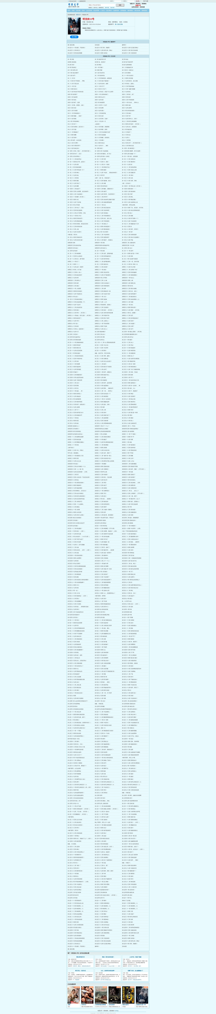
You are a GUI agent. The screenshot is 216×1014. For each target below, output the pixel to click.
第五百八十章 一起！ (73, 590)
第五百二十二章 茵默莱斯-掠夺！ (130, 536)
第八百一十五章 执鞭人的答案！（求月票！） (107, 809)
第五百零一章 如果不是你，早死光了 (104, 517)
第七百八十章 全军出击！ (101, 776)
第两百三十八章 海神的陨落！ (130, 275)
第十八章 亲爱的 (126, 72)
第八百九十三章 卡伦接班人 (75, 884)
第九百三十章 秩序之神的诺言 (130, 916)
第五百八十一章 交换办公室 (102, 590)
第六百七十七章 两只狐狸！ (102, 679)
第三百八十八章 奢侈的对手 (75, 415)
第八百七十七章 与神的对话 (129, 868)
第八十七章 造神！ (72, 137)
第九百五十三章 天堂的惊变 (129, 53)
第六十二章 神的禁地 (100, 113)
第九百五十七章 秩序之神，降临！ (104, 50)
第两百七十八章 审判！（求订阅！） (77, 312)
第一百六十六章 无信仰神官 (102, 210)
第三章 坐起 (125, 59)
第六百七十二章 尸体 (127, 674)
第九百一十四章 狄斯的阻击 (102, 903)
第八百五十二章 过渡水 (74, 846)
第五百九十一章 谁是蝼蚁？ (75, 601)
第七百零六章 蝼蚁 (100, 706)
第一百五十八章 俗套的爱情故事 (103, 202)
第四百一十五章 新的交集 (74, 439)
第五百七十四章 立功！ (74, 585)
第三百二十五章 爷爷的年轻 (75, 358)
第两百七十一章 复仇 (127, 304)
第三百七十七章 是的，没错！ (103, 404)
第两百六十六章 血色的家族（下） (77, 302)
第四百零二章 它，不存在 (128, 426)
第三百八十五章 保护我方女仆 (75, 412)
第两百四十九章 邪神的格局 (102, 285)
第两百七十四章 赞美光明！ (129, 307)
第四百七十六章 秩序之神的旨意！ (77, 496)
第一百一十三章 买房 (100, 159)
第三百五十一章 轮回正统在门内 (130, 380)
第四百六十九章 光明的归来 (129, 488)
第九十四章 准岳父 (100, 143)
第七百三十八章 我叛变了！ (102, 736)
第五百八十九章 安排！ (101, 598)
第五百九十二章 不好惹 (101, 601)
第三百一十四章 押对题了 (74, 345)
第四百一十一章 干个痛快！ (129, 434)
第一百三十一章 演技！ (128, 175)
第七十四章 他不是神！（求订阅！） (131, 124)
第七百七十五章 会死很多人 (129, 771)
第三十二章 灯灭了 (100, 86)
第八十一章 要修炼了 (73, 132)
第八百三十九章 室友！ (101, 833)
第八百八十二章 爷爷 (100, 873)
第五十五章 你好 (72, 108)
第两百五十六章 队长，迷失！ (130, 291)
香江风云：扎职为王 (80, 970)
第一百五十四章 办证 (73, 199)
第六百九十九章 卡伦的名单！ (130, 698)
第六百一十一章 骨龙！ (74, 620)
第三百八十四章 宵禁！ (128, 409)
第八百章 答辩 (98, 795)
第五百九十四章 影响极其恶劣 (103, 604)
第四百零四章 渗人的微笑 (101, 428)
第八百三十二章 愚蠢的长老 (129, 825)
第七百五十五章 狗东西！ (101, 752)
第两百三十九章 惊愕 (73, 277)
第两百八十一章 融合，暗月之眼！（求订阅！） (80, 315)
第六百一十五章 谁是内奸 (101, 622)
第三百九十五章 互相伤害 (101, 420)
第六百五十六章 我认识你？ (102, 660)
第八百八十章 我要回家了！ (129, 871)
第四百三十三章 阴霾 (127, 455)
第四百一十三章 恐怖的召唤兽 (103, 436)
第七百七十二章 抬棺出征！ (129, 768)
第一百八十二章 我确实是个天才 (130, 223)
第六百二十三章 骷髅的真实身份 (76, 631)
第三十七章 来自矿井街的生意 (75, 91)
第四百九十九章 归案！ (128, 515)
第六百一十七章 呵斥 (73, 625)
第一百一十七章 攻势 (73, 164)
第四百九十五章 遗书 (100, 512)
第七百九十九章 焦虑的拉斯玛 (75, 795)
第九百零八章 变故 (72, 897)
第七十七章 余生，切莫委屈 (129, 126)
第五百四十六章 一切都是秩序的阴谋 (131, 558)
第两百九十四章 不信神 (101, 326)
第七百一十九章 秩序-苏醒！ (129, 717)
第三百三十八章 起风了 (101, 369)
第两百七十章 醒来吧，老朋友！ (103, 304)
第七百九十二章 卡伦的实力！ (103, 787)
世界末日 (84, 1004)
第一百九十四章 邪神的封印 (75, 237)
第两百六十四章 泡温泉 (101, 299)
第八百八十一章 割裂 (73, 873)
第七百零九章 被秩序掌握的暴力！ (104, 709)
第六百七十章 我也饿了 (74, 674)
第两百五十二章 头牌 (100, 288)
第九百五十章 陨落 (100, 935)
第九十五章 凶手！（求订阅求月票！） (132, 143)
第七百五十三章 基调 (127, 749)
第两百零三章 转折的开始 (74, 245)
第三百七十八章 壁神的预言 (129, 404)
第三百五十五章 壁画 (73, 385)
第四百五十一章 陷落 (127, 471)
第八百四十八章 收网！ (101, 841)
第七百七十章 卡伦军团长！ (129, 765)
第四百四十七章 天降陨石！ (102, 469)
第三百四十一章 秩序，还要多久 (103, 372)
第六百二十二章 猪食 (127, 628)
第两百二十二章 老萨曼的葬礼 (103, 261)
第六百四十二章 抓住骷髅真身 (130, 647)
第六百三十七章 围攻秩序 (74, 644)
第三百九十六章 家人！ (128, 420)
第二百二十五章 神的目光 (101, 264)
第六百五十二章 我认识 (74, 658)
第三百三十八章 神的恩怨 (101, 396)
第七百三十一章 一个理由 (74, 730)
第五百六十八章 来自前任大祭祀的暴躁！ (78, 579)
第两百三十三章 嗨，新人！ (75, 272)
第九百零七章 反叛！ (127, 895)
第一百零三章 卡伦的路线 (101, 151)
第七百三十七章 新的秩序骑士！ (76, 736)
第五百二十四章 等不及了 (101, 539)
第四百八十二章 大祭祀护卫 (75, 501)
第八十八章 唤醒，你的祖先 (102, 137)
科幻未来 (137, 10)
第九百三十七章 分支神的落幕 (75, 924)
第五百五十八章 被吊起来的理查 (130, 569)
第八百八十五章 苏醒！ (101, 876)
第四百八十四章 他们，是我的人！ (131, 501)
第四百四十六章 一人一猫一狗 (75, 469)
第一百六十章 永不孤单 (74, 205)
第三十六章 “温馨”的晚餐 (128, 89)
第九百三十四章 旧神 (73, 922)
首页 (69, 10)
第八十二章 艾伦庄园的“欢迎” (102, 132)
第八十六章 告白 (126, 134)
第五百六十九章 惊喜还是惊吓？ (103, 579)
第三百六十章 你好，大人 (128, 388)
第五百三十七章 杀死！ (128, 550)
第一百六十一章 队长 (100, 205)
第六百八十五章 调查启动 (74, 687)
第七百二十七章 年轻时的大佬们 (103, 725)
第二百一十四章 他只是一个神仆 (130, 253)
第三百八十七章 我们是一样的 (130, 412)
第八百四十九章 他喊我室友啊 (130, 841)
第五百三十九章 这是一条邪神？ (103, 552)
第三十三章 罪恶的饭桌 (128, 86)
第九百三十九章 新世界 (128, 924)
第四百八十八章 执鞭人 (74, 507)
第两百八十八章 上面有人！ (102, 321)
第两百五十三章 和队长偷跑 (129, 288)
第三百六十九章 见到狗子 (128, 396)
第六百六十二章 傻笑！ (101, 666)
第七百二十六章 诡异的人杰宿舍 (76, 725)
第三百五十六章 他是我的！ (102, 385)
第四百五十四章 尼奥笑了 (128, 474)
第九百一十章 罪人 (127, 897)
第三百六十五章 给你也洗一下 (103, 393)
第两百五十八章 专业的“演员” (102, 294)
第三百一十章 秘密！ (127, 339)
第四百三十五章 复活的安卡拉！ (103, 458)
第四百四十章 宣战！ (73, 463)
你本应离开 (112, 1004)
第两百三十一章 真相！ (101, 269)
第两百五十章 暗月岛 (127, 285)
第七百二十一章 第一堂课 (101, 720)
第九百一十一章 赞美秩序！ (75, 900)
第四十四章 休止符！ (100, 97)
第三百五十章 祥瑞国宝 (101, 380)
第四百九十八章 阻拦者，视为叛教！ (104, 515)
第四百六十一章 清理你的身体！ (76, 482)
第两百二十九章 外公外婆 (128, 267)
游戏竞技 (144, 10)
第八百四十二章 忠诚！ (101, 835)
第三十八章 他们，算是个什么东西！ (104, 91)
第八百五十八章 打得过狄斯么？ (76, 852)
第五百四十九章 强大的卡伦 (129, 560)
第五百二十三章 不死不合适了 (75, 539)
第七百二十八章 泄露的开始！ (130, 725)
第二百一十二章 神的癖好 (74, 253)
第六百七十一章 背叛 (100, 674)
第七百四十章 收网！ (100, 738)
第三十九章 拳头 (126, 91)
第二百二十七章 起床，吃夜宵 (75, 267)
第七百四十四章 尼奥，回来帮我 (130, 741)
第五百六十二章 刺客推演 (74, 574)
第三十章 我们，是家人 (128, 83)
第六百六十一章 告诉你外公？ (75, 666)
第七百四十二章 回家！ (74, 741)
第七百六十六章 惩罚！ (101, 763)
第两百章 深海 (71, 242)
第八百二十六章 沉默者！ (101, 819)
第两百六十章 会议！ (73, 296)
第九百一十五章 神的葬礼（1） (130, 903)
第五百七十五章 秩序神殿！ (102, 585)
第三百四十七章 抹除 (100, 377)
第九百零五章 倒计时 (73, 895)
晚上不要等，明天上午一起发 (102, 822)
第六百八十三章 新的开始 (101, 684)
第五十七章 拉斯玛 (127, 108)
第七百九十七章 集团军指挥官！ (76, 792)
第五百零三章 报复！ (73, 520)
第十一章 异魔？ (99, 67)
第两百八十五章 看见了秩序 (102, 318)
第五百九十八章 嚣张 (127, 606)
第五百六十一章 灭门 (127, 571)
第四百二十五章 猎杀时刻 (128, 447)
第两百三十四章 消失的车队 (102, 272)
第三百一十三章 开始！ (128, 345)
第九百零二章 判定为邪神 (74, 892)
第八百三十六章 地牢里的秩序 (103, 830)
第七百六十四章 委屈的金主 (129, 760)
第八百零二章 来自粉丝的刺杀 (75, 798)
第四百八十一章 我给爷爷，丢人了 (131, 498)
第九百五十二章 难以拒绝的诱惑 (76, 938)
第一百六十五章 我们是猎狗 (75, 210)
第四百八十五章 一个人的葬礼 (75, 504)
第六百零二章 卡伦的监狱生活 (75, 612)
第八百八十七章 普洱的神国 (75, 879)
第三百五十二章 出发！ (74, 383)
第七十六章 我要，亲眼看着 (102, 126)
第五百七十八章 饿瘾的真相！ (103, 587)
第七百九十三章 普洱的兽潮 (129, 787)
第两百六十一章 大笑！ (101, 296)
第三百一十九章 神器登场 (128, 350)
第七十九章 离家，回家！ (101, 129)
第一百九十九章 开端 (127, 240)
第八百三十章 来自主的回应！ (75, 825)
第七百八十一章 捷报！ (128, 776)
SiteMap (116, 1010)
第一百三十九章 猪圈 (73, 186)
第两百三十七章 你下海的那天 (103, 275)
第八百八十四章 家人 (73, 876)
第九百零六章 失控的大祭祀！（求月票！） (106, 895)
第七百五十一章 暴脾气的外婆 (75, 749)
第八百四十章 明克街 (127, 833)
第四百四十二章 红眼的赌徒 (129, 463)
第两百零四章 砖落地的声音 (102, 245)
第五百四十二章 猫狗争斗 (101, 555)
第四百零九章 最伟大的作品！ (75, 434)
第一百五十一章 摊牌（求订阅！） (77, 196)
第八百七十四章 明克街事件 (129, 865)
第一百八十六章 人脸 (73, 229)
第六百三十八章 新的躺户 (101, 644)
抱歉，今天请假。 (72, 844)
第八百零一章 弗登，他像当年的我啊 (131, 795)
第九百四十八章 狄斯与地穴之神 (130, 933)
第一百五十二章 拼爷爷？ (101, 196)
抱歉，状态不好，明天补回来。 (103, 353)
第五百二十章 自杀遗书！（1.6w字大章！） (79, 536)
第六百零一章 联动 (127, 609)
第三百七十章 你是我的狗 (74, 399)
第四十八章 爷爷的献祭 (128, 99)
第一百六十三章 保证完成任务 (103, 207)
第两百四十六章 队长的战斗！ (103, 283)
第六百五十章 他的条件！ (101, 655)
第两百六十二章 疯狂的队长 (129, 296)
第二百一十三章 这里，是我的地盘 (104, 253)
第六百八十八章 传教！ (74, 690)
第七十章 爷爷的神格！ (74, 121)
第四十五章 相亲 (126, 97)
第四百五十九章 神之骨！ (101, 480)
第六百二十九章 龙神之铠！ (75, 636)
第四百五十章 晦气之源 (101, 471)
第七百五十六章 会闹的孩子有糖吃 (131, 752)
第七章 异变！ (71, 64)
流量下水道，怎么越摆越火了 (135, 970)
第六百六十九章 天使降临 (128, 671)
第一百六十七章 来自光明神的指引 (131, 210)
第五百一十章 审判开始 (101, 525)
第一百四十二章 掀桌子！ (74, 188)
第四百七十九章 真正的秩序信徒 (76, 498)
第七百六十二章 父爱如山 (74, 760)
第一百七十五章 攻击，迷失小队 (103, 218)
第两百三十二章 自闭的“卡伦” (130, 269)
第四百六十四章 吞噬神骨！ (75, 485)
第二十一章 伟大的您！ (128, 75)
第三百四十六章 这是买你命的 (75, 377)
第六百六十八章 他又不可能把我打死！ (105, 671)
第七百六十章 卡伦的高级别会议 (76, 757)
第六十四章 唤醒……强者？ (75, 116)
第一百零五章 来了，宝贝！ (75, 153)
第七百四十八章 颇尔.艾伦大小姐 (76, 747)
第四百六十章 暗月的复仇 (128, 480)
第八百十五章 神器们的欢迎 (102, 838)
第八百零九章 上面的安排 (101, 803)
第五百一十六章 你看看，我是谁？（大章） (106, 531)
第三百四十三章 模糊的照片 (75, 374)
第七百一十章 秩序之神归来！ (130, 709)
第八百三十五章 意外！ (128, 827)
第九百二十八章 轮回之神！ (75, 916)
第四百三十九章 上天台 (128, 461)
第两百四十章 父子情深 (101, 277)
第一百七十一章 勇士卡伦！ (75, 215)
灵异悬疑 (123, 10)
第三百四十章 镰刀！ (73, 372)
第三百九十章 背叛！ (127, 415)
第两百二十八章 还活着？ (101, 267)
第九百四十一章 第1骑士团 (102, 927)
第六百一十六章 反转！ (128, 622)
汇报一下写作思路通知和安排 (129, 531)
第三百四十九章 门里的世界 (75, 380)
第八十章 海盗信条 (127, 129)
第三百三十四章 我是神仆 (74, 366)
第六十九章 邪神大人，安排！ (130, 118)
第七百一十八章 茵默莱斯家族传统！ (104, 717)
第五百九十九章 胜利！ (74, 609)
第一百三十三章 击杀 (127, 178)
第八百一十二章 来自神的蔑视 (103, 806)
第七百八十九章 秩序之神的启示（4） (105, 784)
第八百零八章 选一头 (73, 803)
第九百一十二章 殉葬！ (101, 900)
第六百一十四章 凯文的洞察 (75, 622)
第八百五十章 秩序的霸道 (101, 844)
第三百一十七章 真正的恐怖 (75, 350)
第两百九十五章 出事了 (128, 326)
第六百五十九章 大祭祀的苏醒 (103, 663)
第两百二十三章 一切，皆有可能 (130, 261)
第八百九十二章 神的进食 (128, 881)
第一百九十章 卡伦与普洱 (101, 232)
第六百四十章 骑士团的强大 (75, 647)
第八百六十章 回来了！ (128, 852)
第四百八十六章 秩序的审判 (102, 504)
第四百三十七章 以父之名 (74, 461)
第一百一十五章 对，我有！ (102, 161)
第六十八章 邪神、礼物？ (101, 118)
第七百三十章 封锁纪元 (128, 728)
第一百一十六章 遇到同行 (128, 161)
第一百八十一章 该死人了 (101, 223)
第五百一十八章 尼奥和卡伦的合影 (104, 534)
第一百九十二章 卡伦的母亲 (102, 234)
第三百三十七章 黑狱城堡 (74, 369)
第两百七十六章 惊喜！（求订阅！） (104, 310)
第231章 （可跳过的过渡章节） (135, 979)
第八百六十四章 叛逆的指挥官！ (76, 857)
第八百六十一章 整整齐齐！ (75, 854)
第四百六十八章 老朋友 (101, 488)
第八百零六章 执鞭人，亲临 (102, 800)
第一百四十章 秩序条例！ (101, 186)
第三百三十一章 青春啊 (74, 364)
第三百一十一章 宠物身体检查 (75, 342)
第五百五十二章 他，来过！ (129, 563)
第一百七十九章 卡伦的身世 (129, 221)
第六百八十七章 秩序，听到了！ (130, 687)
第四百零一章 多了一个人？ (102, 426)
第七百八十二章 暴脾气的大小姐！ (77, 779)
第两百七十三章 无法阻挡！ (102, 307)
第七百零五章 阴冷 (72, 706)
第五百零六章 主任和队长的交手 (76, 523)
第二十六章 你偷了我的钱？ (102, 81)
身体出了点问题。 (126, 900)
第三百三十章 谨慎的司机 (128, 361)
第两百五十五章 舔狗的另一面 (103, 291)
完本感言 (97, 45)
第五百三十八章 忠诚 (73, 552)
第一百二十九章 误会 (73, 175)
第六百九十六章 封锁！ (128, 695)
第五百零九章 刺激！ (73, 525)
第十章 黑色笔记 (72, 67)
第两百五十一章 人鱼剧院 (74, 288)
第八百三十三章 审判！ (74, 827)
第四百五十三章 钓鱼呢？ (101, 474)
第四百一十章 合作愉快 (101, 434)
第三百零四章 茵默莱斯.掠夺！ (130, 334)
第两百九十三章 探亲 (73, 326)
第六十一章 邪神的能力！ (74, 113)
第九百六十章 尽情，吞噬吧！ (103, 47)
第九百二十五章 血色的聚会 (75, 914)
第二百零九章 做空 (72, 250)
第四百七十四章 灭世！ (101, 493)
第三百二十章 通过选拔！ (74, 353)
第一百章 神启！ (99, 148)
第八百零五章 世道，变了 (74, 800)
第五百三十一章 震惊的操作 (129, 544)
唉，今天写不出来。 (127, 601)
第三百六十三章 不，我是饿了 (130, 391)
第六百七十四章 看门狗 (101, 676)
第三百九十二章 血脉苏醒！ (102, 418)
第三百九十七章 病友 (73, 423)
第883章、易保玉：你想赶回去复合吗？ (82, 966)
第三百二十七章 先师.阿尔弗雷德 (130, 358)
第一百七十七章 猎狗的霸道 (75, 221)
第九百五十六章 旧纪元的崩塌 (130, 50)
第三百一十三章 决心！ (128, 342)
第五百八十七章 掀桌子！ (128, 596)
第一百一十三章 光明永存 (128, 159)
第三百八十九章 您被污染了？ (103, 415)
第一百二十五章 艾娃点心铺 (129, 170)
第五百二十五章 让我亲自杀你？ (130, 539)
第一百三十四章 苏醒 (73, 180)
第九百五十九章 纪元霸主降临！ (130, 47)
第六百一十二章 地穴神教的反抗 (103, 620)
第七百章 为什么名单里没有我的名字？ (78, 701)
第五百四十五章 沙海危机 (101, 558)
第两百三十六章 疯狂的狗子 (75, 275)
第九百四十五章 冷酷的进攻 (129, 930)
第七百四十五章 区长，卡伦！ (75, 744)
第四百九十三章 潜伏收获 (128, 509)
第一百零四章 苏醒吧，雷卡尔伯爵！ (131, 151)
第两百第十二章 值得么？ (74, 280)
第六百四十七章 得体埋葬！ (102, 652)
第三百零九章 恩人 (100, 339)
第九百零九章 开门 (100, 897)
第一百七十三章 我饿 (127, 215)
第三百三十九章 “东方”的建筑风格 (131, 369)
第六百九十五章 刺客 (100, 695)
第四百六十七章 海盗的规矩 (75, 488)
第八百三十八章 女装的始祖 (75, 833)
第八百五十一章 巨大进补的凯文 (130, 844)
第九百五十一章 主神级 (128, 935)
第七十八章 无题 (72, 129)
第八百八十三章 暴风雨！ (128, 873)
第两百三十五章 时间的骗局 (129, 272)
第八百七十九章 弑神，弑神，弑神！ (104, 871)
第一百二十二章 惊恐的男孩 (129, 167)
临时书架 (107, 7)
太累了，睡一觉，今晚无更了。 (103, 178)
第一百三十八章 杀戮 (100, 183)
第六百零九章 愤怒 (100, 617)
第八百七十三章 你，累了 (101, 865)
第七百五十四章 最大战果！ (75, 752)
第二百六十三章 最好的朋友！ (75, 299)
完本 (83, 10)
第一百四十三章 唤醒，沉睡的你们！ (104, 188)
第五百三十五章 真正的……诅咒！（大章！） (80, 550)
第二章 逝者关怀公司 (100, 59)
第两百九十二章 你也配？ (128, 323)
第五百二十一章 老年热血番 (102, 536)
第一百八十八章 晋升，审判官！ (130, 229)
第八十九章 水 (125, 137)
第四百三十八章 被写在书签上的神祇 (104, 461)
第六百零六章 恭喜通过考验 (102, 614)
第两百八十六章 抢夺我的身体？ (130, 318)
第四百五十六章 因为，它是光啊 (103, 477)
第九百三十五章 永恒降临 (101, 922)
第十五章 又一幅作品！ (128, 70)
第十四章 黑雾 (98, 70)
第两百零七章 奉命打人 (101, 248)
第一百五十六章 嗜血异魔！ (129, 199)
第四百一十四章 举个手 (128, 436)
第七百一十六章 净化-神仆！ (129, 714)
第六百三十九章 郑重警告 (128, 644)
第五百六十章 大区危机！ (101, 571)
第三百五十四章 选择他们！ (129, 383)
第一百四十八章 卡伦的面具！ (75, 194)
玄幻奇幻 (109, 10)
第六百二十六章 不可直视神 (75, 633)
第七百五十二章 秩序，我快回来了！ (104, 749)
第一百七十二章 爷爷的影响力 (103, 215)
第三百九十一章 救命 (73, 418)
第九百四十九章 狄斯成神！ (75, 935)
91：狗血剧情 (76, 979)
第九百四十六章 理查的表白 (75, 933)
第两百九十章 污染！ (73, 323)
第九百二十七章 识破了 (128, 914)
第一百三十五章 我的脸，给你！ (103, 180)
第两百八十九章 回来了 (128, 321)
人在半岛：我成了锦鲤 (135, 957)
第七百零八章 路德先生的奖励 (75, 709)
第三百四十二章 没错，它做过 (130, 372)
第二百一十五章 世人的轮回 (75, 256)
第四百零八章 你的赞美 (128, 431)
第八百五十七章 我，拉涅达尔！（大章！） (133, 849)
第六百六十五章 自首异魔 (101, 668)
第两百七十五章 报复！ (74, 310)
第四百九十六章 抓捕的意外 (129, 512)
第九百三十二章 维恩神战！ (102, 919)
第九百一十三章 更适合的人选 (75, 903)
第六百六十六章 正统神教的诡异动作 (131, 668)
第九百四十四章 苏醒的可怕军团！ (104, 930)
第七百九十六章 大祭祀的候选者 (130, 790)
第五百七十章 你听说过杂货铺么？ (131, 579)
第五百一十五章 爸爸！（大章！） (77, 531)
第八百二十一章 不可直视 (101, 814)
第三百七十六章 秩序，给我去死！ (77, 404)
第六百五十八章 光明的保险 (75, 663)
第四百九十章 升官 (127, 507)
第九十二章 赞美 (126, 140)
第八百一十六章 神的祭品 (128, 809)
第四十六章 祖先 (72, 99)
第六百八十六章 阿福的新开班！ (103, 687)
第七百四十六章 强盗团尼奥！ (103, 744)
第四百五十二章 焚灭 (73, 474)
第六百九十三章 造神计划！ (129, 693)
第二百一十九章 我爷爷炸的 (102, 259)
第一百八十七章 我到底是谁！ (103, 229)
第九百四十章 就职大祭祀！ (75, 927)
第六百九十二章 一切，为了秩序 (103, 693)
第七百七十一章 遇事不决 (101, 768)
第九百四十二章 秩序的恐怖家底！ (131, 927)
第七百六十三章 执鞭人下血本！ (103, 760)
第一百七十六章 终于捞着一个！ (130, 218)
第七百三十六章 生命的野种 (129, 733)
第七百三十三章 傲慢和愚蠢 (129, 730)
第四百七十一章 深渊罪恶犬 (102, 490)
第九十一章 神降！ (100, 140)
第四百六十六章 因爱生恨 (128, 485)
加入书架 (74, 36)
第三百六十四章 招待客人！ (75, 393)
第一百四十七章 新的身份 (128, 191)
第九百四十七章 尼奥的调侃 (102, 933)
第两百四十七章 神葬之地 (128, 283)
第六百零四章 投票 (127, 612)
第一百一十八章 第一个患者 (102, 164)
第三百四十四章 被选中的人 (102, 374)
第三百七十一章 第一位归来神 (103, 399)
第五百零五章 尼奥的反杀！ (129, 520)
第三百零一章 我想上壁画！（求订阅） (132, 331)
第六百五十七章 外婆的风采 (129, 660)
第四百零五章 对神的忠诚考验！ (130, 428)
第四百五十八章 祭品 (73, 480)
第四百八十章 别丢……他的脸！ (103, 498)
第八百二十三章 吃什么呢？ (102, 817)
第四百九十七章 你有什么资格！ (76, 515)
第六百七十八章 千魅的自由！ (130, 679)
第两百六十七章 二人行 (101, 302)
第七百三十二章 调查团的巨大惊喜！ (104, 730)
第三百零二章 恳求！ (73, 334)
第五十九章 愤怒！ (100, 110)
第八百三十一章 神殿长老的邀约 (103, 825)
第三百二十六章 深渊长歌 (101, 358)
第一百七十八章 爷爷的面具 (102, 221)
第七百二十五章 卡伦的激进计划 (130, 722)
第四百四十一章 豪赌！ (101, 463)
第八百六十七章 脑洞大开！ (75, 860)
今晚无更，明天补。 (73, 234)
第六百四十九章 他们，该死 (75, 655)
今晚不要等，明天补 (73, 830)
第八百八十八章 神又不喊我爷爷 (103, 879)
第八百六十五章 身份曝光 (101, 857)
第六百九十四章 (72, 695)
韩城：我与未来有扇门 (108, 957)
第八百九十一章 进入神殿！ (102, 881)
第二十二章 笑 (71, 78)
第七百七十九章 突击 (73, 776)
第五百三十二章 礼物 (73, 547)
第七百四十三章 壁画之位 (101, 741)
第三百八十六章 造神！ (101, 412)
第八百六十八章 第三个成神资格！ (104, 860)
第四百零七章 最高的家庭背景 (103, 431)
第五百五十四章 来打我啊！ (102, 566)
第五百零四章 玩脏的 (100, 520)
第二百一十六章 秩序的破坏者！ (103, 256)
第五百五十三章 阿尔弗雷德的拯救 (77, 566)
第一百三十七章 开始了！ (74, 183)
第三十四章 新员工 (72, 89)
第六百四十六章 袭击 (73, 652)
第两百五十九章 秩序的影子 (129, 294)
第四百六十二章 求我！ (101, 482)
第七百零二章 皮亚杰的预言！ (130, 701)
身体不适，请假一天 (100, 728)
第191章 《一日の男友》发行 (134, 966)
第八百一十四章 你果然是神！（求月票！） (79, 809)
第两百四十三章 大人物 (101, 280)
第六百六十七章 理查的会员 (75, 671)
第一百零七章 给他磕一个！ (129, 153)
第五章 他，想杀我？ (100, 62)
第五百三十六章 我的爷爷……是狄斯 (104, 550)
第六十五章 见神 (99, 116)
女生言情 (89, 10)
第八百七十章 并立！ (73, 862)
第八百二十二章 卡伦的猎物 (129, 814)
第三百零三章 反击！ (100, 334)
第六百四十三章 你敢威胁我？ (75, 649)
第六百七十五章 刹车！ (128, 676)
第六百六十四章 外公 (73, 668)
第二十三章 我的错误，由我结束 (103, 78)
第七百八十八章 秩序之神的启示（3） (77, 784)
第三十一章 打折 (72, 86)
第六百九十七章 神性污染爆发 (75, 698)
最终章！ (124, 45)
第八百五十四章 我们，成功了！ (130, 846)
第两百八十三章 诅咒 (127, 315)
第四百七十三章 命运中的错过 (75, 493)
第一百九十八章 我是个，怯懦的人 (104, 240)
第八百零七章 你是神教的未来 (130, 800)
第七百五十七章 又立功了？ (75, 755)
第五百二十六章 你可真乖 (74, 542)
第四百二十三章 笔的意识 (128, 445)
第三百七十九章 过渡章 (74, 407)
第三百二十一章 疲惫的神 (128, 353)
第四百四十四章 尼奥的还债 (102, 466)
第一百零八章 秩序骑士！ (74, 156)
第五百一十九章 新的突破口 (129, 534)
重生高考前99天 (80, 957)
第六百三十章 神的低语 (101, 636)
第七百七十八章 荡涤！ (128, 773)
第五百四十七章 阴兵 (73, 560)
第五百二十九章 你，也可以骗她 (76, 544)
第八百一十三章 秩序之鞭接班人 (130, 806)
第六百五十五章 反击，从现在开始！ (77, 660)
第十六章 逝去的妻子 (73, 72)
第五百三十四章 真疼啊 (128, 547)
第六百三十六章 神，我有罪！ (130, 641)
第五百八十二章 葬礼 (127, 590)
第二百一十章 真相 (100, 250)
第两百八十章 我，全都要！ (129, 312)
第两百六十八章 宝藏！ (128, 302)
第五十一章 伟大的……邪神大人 (130, 102)
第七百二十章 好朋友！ (74, 720)
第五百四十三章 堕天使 (128, 555)
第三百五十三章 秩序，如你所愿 (103, 383)
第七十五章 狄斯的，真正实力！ (76, 126)
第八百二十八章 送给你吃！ (75, 822)
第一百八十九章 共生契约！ (75, 232)
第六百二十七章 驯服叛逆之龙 (103, 633)
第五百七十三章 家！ (127, 582)
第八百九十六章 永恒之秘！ (75, 887)
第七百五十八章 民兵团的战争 (103, 755)
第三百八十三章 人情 (100, 409)
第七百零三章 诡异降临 (74, 703)
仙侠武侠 (116, 10)
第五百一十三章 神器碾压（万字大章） (105, 528)
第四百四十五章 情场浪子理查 (130, 466)
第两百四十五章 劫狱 (73, 283)
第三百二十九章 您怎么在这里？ (103, 361)
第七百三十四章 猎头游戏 (74, 733)
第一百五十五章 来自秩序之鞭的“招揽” (105, 199)
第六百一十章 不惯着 (127, 617)
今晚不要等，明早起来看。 (129, 205)
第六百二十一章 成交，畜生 (102, 628)
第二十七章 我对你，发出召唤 (130, 81)
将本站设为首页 (72, 1)
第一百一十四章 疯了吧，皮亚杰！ (77, 161)
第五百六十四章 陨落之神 (128, 574)
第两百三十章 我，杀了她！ (75, 269)
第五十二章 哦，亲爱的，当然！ (76, 105)
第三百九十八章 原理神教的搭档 (103, 423)
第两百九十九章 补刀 (73, 331)
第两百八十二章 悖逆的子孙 (102, 315)
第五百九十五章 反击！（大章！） (131, 604)
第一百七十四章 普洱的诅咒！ (75, 218)
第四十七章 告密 (99, 99)
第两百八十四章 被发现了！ (75, 318)
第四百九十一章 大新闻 (74, 509)
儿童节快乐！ (71, 447)
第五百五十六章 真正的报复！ (75, 569)
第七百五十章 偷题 (127, 747)
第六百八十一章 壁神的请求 (129, 682)
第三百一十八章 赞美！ (101, 350)
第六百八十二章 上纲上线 (74, 684)
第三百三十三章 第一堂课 (128, 364)
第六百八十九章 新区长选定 (102, 690)
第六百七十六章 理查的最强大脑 (76, 679)
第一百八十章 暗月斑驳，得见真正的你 (78, 223)
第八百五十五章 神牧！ (74, 849)
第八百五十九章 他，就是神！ (103, 852)
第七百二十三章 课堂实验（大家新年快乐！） (80, 722)
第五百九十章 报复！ (127, 598)
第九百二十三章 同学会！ (101, 911)
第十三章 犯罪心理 (72, 70)
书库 (73, 10)
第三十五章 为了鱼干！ (101, 89)
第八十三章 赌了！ (127, 132)
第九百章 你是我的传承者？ (102, 889)
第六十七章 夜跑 (72, 118)
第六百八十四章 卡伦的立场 (129, 684)
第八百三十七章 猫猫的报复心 (130, 830)
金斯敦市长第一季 (141, 1004)
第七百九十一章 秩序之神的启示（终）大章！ (80, 787)
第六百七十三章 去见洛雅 (74, 676)
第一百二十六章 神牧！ (74, 172)
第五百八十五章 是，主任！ (129, 593)
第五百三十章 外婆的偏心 (101, 544)
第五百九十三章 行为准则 (74, 604)
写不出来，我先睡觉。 (73, 453)
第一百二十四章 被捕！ (101, 170)
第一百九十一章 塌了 (127, 232)
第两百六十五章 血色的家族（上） (131, 299)
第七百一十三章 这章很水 (128, 711)
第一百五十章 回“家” (127, 194)
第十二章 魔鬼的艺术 (127, 67)
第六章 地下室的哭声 (127, 62)
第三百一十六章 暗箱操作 (128, 347)
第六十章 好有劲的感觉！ (128, 110)
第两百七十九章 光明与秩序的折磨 (104, 312)
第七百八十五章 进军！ (74, 782)
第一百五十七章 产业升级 (74, 202)
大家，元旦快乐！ (126, 183)
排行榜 (78, 10)
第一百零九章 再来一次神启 (102, 156)
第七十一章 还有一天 (100, 121)
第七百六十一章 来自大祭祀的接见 (104, 757)
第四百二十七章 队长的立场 (102, 450)
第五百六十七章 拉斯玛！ (128, 577)
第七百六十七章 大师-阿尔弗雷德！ (131, 763)
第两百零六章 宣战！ (73, 248)
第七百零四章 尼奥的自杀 (128, 703)
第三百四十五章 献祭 (127, 374)
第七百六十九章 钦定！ (101, 765)
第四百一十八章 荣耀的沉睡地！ (76, 442)
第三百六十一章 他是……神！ (75, 391)
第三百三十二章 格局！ (101, 364)
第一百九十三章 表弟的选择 (129, 234)
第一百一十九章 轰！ (127, 164)
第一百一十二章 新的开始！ (75, 159)
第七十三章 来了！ (72, 124)
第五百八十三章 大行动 (74, 593)
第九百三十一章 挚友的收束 (75, 919)
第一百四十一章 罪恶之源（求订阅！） (132, 186)
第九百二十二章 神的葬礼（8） (76, 911)
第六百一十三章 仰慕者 (128, 620)
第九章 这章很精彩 (127, 64)
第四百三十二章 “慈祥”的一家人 (103, 455)
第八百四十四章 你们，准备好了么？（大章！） (80, 838)
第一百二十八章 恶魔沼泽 (128, 172)
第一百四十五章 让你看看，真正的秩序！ (78, 191)
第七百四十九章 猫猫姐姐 (101, 747)
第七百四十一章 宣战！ (128, 738)
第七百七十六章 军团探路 (74, 773)
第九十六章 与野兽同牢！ (74, 145)
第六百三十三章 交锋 (100, 639)
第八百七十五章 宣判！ (74, 868)
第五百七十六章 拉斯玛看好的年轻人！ (132, 585)
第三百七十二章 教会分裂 (128, 399)
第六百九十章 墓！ (127, 690)
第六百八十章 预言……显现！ (103, 682)
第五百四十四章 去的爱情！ (75, 558)
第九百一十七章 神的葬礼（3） (103, 906)
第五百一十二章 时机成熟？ (75, 528)
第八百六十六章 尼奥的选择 (129, 857)
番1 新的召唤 (119, 24)
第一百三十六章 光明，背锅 (129, 180)
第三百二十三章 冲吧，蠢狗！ (103, 356)
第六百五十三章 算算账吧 (101, 658)
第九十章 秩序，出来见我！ (75, 140)
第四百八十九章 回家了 (101, 507)
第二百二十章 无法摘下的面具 (130, 259)
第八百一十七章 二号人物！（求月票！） (78, 811)
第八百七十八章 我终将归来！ (75, 871)
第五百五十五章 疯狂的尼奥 (129, 566)
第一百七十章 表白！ (127, 213)
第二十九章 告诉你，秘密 (101, 83)
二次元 (103, 10)
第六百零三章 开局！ (100, 612)
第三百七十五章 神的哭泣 (128, 401)
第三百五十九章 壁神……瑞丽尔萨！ (104, 388)
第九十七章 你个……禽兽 (101, 145)
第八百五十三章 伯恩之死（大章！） (104, 846)
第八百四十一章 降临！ (74, 835)
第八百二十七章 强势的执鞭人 (130, 819)
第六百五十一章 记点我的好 (129, 655)
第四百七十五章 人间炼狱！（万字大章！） (133, 493)
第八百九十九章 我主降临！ (75, 889)
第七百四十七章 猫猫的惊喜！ (130, 744)
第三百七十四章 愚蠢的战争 (102, 401)
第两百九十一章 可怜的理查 (102, 323)
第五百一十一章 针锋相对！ (129, 525)
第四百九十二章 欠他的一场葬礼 (103, 509)
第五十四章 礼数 (126, 105)
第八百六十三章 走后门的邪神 (130, 854)
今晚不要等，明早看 (100, 596)
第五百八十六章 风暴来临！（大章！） (78, 596)
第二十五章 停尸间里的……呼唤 (76, 81)
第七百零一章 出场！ (100, 701)
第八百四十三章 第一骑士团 (129, 835)
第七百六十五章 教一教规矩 (75, 763)
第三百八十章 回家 (100, 407)
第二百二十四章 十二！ (74, 264)
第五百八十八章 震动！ (74, 598)
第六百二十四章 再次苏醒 (101, 631)
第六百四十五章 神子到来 (128, 649)
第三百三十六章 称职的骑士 (129, 366)
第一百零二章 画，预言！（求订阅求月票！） (80, 151)
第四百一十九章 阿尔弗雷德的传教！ (104, 442)
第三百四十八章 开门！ (128, 377)
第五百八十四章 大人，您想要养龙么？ (105, 593)
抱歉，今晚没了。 (126, 862)
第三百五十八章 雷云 (73, 388)
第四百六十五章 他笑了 (101, 485)
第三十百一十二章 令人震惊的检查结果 (105, 342)
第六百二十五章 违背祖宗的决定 (130, 631)
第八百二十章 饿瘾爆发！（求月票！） (78, 814)
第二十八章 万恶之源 (73, 83)
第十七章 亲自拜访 (100, 72)
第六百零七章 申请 (127, 614)
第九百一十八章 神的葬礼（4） (130, 906)
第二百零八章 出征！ (127, 248)
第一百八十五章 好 (127, 226)
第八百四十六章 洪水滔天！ (129, 838)
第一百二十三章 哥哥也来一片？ (76, 170)
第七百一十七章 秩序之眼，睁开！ (77, 717)
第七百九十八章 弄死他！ (101, 792)
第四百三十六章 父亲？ (128, 458)
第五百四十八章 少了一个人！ (103, 560)
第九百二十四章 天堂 (127, 911)
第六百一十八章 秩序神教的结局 (76, 628)
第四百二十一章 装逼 (73, 445)
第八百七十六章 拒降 (100, 868)
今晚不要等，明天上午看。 (129, 757)
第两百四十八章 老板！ (74, 285)
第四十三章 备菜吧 (72, 97)
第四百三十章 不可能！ (128, 453)
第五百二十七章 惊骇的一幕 (102, 542)
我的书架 (112, 7)
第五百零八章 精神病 (127, 523)
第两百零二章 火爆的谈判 (128, 242)
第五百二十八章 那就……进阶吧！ (131, 542)
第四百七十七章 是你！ (101, 496)
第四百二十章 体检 (127, 442)
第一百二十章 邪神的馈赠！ (75, 167)
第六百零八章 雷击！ (73, 617)
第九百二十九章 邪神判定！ (102, 916)
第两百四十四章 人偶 (127, 280)
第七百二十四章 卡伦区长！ (102, 722)
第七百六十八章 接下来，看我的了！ (77, 765)
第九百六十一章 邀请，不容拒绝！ (77, 47)
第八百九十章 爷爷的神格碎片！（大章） (78, 881)
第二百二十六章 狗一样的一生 (130, 264)
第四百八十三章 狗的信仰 (101, 501)
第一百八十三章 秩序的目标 (75, 226)
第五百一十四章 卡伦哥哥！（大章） (131, 528)
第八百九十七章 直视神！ (101, 887)
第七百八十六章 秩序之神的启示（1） (105, 782)
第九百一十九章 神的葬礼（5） (76, 908)
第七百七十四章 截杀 (100, 771)
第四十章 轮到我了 (72, 94)
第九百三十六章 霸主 (127, 922)
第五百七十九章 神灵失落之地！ (130, 587)
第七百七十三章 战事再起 (74, 771)
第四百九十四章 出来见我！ (75, 512)
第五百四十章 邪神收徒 (128, 552)
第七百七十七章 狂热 (100, 773)
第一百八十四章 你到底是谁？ (103, 226)
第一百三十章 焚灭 (100, 175)
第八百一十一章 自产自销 (74, 806)
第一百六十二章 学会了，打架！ (76, 207)
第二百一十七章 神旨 (127, 256)
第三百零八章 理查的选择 (74, 339)
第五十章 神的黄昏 (100, 102)
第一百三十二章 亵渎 (73, 178)
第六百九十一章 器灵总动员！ (75, 693)
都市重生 (130, 10)
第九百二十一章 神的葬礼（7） (130, 908)
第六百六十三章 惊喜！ (128, 666)
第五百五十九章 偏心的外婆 (75, 571)
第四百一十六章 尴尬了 (101, 439)
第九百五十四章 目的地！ (101, 53)
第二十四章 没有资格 (127, 78)
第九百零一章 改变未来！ (128, 889)
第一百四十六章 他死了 (101, 191)
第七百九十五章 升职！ (101, 790)
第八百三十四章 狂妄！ (101, 827)
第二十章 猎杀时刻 (100, 75)
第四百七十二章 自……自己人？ (130, 490)
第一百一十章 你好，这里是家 (130, 156)
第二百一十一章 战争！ (128, 250)
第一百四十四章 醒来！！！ (129, 188)
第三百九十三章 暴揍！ (128, 418)
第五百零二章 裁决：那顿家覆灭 (130, 517)
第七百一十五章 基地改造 (101, 714)
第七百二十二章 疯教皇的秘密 (130, 720)
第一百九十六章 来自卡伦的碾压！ (131, 237)
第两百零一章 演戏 (100, 242)
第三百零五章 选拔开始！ (74, 337)
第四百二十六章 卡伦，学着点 (75, 450)
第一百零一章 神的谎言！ (128, 148)
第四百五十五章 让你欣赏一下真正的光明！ (79, 477)
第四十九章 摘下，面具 (74, 102)
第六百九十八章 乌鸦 (100, 698)
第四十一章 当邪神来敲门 (101, 94)
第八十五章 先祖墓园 (100, 134)
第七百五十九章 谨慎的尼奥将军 (130, 755)
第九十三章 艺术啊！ (73, 143)
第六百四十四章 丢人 (100, 649)
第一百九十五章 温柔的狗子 (102, 237)
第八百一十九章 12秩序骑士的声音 (131, 811)
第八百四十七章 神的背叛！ (75, 841)
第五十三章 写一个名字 (101, 105)
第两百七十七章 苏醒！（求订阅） (131, 310)
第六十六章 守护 (126, 116)
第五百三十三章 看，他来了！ (103, 547)
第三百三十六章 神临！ (128, 393)
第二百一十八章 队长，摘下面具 (76, 259)
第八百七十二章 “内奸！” (74, 865)
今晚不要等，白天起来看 (74, 768)
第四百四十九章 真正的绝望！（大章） (78, 471)
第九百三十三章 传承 (127, 919)
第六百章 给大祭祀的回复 (101, 609)
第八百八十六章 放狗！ (128, 876)
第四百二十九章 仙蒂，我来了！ (103, 453)
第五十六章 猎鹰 (99, 108)
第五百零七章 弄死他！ (101, 523)
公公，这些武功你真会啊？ (108, 970)
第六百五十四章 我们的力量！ (130, 658)
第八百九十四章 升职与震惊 (102, 884)
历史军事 (96, 10)
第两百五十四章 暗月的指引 (75, 291)
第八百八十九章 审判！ (128, 879)
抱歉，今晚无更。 (99, 703)
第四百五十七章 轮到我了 (128, 477)
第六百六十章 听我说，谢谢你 (130, 663)
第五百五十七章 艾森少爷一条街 (103, 569)
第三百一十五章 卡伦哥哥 (101, 347)
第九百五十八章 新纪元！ (74, 50)
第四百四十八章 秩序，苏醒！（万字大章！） (134, 469)
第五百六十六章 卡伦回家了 (102, 577)
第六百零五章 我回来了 (74, 614)
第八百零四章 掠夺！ (127, 798)
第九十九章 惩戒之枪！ (74, 148)
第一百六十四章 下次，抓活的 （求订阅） (133, 207)
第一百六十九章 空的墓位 (101, 213)
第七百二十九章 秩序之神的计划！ (77, 728)
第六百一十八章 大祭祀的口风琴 (103, 625)
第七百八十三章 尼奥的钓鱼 (102, 779)
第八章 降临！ (98, 64)
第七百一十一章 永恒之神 (74, 711)
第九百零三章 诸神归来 (101, 892)
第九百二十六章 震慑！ (101, 914)
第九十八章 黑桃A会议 (128, 145)
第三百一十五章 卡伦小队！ (102, 345)
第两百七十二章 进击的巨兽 (75, 307)
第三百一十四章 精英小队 (74, 347)
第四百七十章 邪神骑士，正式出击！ (77, 490)
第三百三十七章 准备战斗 (74, 396)
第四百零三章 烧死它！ (74, 428)
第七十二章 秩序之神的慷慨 (129, 121)
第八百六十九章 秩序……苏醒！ (130, 860)
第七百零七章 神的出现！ (128, 706)
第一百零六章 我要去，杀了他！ (103, 153)
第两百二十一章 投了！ (74, 261)
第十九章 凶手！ (72, 75)
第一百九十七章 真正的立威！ (75, 240)
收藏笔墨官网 (82, 1)
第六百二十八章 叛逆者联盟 (129, 633)
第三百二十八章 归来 (73, 361)
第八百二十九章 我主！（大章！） (131, 822)
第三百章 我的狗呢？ (100, 331)
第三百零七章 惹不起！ (128, 337)
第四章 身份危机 (72, 62)
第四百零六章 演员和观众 (74, 431)
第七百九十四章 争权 (73, 790)
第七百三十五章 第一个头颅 (102, 733)
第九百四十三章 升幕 (73, 930)
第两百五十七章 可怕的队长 (75, 294)
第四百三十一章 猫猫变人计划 (75, 455)
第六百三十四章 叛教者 (128, 639)
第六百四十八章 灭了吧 (128, 652)
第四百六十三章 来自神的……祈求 (131, 482)
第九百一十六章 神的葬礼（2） (76, 906)
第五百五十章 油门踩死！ (74, 563)
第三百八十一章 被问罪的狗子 (130, 407)
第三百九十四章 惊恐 (73, 420)
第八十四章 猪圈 (72, 134)
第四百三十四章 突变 (73, 458)
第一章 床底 (71, 59)
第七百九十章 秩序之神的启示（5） (131, 784)
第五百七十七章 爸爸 (73, 587)
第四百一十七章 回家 (127, 439)
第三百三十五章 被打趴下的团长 (103, 366)
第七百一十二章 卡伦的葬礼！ (103, 711)
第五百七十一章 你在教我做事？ (76, 582)
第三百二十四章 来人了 (128, 356)
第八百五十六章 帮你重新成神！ (103, 849)
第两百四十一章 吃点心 (128, 277)
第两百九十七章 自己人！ (101, 329)
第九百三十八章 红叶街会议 (102, 924)
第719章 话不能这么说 (106, 979)
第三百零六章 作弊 (100, 337)
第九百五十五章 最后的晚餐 (75, 53)
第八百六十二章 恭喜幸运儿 (102, 854)
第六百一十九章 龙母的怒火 (129, 625)
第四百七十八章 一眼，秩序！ (130, 496)
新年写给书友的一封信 (73, 738)
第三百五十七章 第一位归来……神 (131, 385)
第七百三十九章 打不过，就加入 (130, 736)
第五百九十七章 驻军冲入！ (102, 606)
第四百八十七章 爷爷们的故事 (130, 504)
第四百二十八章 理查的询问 (129, 450)
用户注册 (145, 1)
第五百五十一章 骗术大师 (101, 563)
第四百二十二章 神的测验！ (102, 445)
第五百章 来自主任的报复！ (75, 517)
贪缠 (69, 1004)
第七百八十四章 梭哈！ (128, 779)
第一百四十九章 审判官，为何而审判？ (105, 194)
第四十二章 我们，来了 (128, 94)
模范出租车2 (126, 1004)
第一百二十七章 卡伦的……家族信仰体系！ (106, 172)
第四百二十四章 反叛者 (101, 447)
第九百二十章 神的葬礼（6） (102, 908)
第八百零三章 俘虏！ (100, 798)
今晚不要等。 (71, 817)
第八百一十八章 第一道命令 (102, 811)
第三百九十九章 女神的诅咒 (129, 423)
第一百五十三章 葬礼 (127, 196)
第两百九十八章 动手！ (128, 329)
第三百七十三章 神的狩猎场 (75, 401)
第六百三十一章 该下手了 (128, 636)
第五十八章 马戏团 (72, 110)
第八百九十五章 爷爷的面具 (129, 884)
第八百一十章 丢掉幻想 (128, 803)
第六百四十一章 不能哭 (101, 647)
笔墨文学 (76, 5)
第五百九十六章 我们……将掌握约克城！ (78, 606)
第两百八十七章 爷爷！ (74, 321)
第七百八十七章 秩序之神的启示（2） (132, 782)
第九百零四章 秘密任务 (128, 892)
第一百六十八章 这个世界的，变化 (77, 213)
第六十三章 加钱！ (127, 113)
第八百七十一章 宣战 (100, 862)
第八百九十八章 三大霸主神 (129, 887)
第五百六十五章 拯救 (73, 577)
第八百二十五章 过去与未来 (75, 819)
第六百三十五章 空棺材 (74, 641)
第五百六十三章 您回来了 (101, 574)
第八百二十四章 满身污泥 (128, 817)
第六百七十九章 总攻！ (74, 682)
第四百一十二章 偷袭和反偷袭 (75, 436)
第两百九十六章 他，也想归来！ (76, 329)
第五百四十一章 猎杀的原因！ (75, 555)
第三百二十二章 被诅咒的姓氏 (75, 356)
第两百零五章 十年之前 (128, 245)
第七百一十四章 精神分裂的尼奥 (76, 714)
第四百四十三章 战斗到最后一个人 (77, 466)
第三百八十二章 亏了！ (74, 409)
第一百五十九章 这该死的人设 (130, 202)
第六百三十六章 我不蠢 (101, 641)
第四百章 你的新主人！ (74, 426)
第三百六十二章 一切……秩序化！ (104, 391)
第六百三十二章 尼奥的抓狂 (75, 639)
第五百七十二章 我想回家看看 (103, 582)
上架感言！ (98, 124)
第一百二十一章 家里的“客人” (102, 167)
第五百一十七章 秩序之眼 (74, 534)
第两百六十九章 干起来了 (74, 304)
